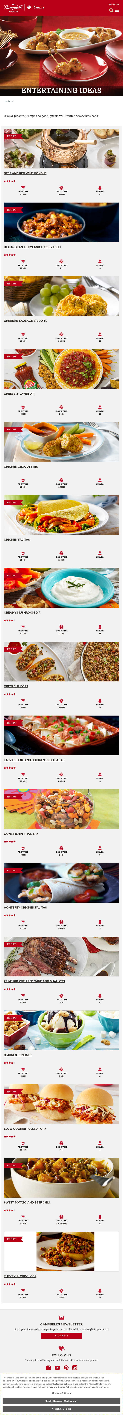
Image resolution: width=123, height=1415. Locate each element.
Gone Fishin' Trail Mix (21, 833)
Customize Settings (62, 1383)
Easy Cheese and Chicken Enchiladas (34, 760)
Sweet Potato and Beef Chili (27, 1202)
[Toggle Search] (111, 10)
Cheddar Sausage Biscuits (25, 320)
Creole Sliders (16, 686)
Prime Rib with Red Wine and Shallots (34, 981)
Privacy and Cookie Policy (59, 1386)
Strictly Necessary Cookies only (61, 1400)
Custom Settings (61, 1393)
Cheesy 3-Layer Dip (19, 393)
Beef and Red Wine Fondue (25, 173)
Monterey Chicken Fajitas (25, 907)
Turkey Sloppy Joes (20, 1276)
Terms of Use (88, 1386)
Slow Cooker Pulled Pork (25, 1128)
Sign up (60, 1335)
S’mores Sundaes (18, 1055)
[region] (61, 1394)
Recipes (8, 101)
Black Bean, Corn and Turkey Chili (32, 247)
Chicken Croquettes (21, 466)
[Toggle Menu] (117, 10)
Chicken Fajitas (17, 539)
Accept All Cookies (61, 1408)
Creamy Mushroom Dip (22, 612)
